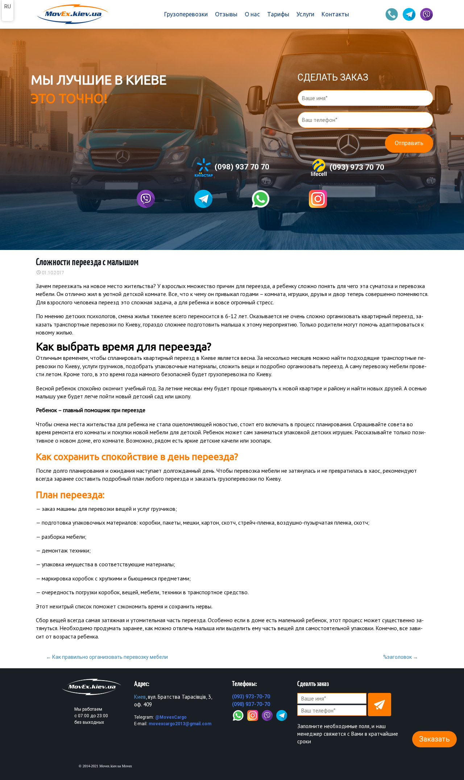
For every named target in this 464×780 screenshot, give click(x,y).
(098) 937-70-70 (251, 704)
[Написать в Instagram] (318, 199)
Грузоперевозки (186, 14)
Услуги (305, 14)
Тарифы (278, 14)
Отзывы (226, 14)
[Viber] (267, 714)
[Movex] (72, 14)
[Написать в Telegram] (203, 199)
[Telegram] (281, 714)
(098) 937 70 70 (241, 167)
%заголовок (400, 657)
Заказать (434, 739)
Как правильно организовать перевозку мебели (107, 657)
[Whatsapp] (260, 199)
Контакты (335, 14)
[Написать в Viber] (145, 199)
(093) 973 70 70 (356, 167)
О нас (252, 14)
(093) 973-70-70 (251, 696)
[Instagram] (252, 714)
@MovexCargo (171, 717)
